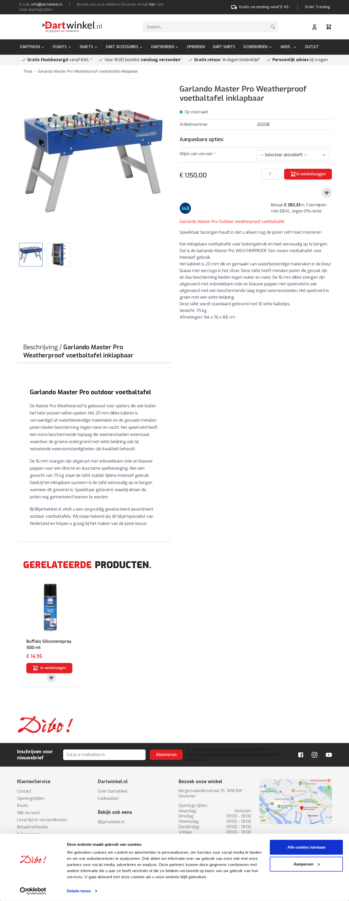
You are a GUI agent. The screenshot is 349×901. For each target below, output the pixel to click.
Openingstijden (30, 798)
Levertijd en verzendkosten (42, 820)
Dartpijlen (30, 46)
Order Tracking (317, 7)
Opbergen (196, 46)
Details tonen (79, 891)
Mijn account (28, 812)
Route (22, 805)
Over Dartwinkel (113, 791)
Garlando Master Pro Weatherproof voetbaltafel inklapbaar (88, 71)
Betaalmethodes (32, 827)
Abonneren (166, 754)
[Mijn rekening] (314, 27)
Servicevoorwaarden (252, 754)
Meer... (286, 46)
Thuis (27, 71)
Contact (24, 791)
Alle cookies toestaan (306, 847)
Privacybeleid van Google (207, 754)
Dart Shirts (224, 46)
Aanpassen (303, 864)
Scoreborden (255, 46)
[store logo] (72, 26)
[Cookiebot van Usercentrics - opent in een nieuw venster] (33, 891)
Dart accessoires (122, 46)
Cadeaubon (108, 798)
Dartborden (162, 46)
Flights (60, 46)
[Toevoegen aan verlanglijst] (327, 193)
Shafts (86, 46)
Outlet (312, 46)
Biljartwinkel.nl (111, 822)
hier (152, 4)
